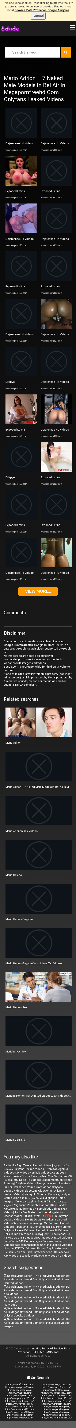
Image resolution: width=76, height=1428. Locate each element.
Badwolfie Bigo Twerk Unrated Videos (28, 1165)
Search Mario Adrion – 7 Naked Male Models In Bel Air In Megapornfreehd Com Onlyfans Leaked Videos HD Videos (37, 1301)
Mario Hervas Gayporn (19, 919)
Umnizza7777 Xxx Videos (19, 1248)
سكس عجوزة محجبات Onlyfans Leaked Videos (36, 1167)
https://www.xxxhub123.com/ (19, 1409)
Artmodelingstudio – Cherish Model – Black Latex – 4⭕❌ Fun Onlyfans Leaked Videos (36, 1215)
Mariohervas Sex (15, 1051)
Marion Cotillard (15, 1139)
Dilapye (10, 382)
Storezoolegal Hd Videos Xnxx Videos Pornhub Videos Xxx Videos (36, 1170)
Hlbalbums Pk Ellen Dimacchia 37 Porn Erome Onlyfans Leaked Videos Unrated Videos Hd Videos (37, 1228)
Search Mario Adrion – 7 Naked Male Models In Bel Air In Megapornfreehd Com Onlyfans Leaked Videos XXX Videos (37, 1290)
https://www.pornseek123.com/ (56, 1392)
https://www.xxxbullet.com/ (19, 1406)
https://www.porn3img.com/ (56, 1412)
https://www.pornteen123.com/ (56, 1398)
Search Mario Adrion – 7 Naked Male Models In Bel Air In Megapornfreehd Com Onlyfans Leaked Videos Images (37, 1322)
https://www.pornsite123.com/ (20, 1398)
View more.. (38, 591)
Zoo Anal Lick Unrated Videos (33, 1252)
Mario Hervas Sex (16, 1007)
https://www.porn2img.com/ (56, 1409)
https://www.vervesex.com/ (19, 1404)
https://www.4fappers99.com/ (19, 1387)
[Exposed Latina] (21, 184)
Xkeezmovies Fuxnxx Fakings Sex (25, 1176)
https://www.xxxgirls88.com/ (56, 1384)
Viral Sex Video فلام (60, 1176)
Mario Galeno (13, 875)
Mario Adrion (13, 742)
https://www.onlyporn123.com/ (56, 1404)
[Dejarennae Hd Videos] (21, 137)
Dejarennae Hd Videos (19, 143)
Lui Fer (8, 1187)
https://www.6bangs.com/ (19, 1390)
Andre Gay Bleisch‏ (26, 1212)
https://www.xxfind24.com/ (20, 1415)
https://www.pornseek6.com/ (56, 1395)
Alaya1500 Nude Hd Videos (22, 1180)
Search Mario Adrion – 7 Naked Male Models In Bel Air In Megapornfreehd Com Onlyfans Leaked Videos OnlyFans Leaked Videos (37, 1312)
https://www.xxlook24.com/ (20, 1417)
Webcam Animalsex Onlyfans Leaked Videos (43, 1245)
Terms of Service (52, 1348)
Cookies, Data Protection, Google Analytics (42, 10)
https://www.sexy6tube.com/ (56, 1387)
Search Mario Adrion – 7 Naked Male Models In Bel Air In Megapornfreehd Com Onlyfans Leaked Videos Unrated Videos (37, 1279)
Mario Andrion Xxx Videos (21, 831)
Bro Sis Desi (32, 1219)
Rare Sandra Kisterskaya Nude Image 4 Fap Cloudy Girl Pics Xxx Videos (35, 1208)
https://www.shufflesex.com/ (19, 1401)
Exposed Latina (15, 191)
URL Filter (37, 1352)
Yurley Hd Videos (35, 1194)
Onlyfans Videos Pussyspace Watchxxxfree (43, 1183)
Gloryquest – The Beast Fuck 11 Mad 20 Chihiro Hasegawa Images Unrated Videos (37, 1235)
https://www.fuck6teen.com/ (56, 1390)
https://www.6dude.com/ (19, 1392)
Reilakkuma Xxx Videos (18, 1234)
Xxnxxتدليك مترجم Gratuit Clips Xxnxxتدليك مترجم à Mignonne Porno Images (37, 1197)
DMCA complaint (25, 684)
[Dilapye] (21, 375)
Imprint (36, 1348)
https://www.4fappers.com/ (19, 1384)
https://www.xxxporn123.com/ (19, 1412)
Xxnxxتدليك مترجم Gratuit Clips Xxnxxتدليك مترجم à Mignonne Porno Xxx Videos (36, 1203)
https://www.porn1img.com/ (56, 1406)
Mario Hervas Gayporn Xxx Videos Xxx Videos (33, 963)
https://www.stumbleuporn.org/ (56, 1417)
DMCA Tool (52, 1352)
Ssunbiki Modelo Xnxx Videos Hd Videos (45, 1255)
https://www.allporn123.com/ (56, 1401)
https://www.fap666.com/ (19, 1395)
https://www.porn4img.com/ (56, 1415)
